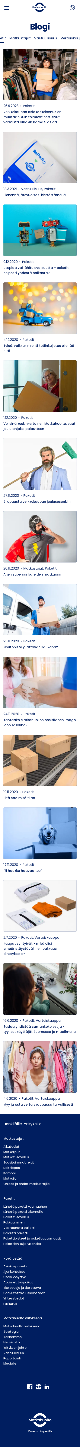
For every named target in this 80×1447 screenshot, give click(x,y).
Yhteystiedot (13, 1298)
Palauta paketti (15, 1233)
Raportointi (12, 1358)
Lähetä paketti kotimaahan (25, 1206)
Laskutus (10, 1303)
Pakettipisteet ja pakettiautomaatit (32, 1238)
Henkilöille (10, 1123)
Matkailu (9, 1178)
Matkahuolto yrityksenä (21, 1326)
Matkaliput (11, 1152)
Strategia (11, 1331)
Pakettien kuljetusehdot (22, 1243)
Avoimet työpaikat (18, 1282)
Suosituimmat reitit (18, 1162)
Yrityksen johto (15, 1347)
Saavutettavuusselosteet (24, 1293)
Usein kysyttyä (14, 1277)
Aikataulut (11, 1146)
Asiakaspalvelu (15, 1266)
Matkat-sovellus (16, 1157)
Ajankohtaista (14, 1271)
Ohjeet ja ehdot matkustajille (26, 1183)
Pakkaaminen (14, 1222)
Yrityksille (31, 1123)
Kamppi (9, 1173)
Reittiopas (11, 1167)
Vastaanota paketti (19, 1227)
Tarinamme (12, 1337)
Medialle (9, 1363)
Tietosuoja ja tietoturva (22, 1287)
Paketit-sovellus (16, 1217)
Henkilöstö (11, 1342)
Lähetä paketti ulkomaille (23, 1211)
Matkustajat (20, 38)
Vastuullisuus (45, 38)
